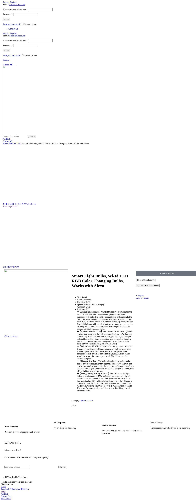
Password (8, 14)
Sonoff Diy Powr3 (11, 267)
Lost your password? (12, 24)
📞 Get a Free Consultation (148, 285)
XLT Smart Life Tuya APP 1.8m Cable (19, 204)
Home (6, 144)
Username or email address (15, 9)
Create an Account (17, 4)
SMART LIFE (15, 144)
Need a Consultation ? (145, 280)
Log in (6, 19)
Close (3, 487)
